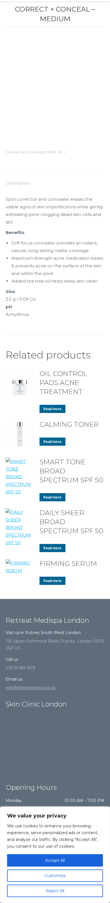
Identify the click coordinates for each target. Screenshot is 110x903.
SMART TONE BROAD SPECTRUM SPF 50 (71, 471)
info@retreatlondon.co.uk (31, 687)
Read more (52, 409)
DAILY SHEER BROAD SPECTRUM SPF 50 (71, 522)
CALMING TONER (69, 424)
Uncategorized (42, 152)
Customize (55, 875)
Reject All (55, 890)
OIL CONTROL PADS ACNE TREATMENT (63, 382)
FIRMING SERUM (68, 563)
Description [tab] (18, 183)
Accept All (55, 860)
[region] (55, 854)
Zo (60, 152)
